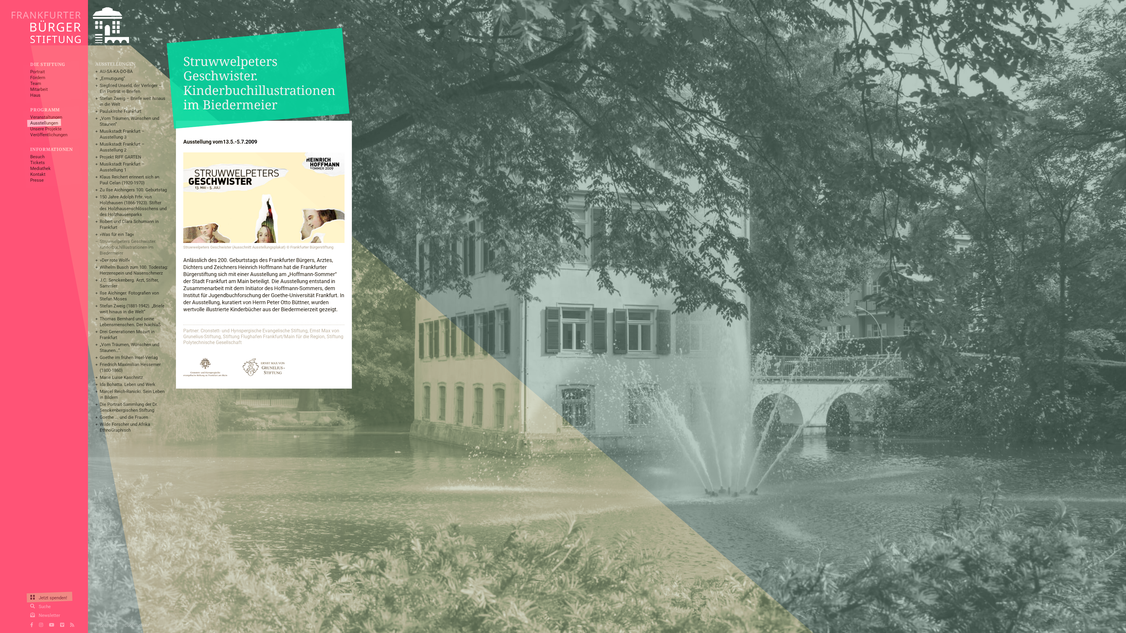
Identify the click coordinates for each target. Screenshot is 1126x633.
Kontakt (37, 174)
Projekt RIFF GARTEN (120, 157)
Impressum (106, 625)
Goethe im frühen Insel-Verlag (129, 357)
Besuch (37, 156)
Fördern (37, 77)
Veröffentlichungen (48, 134)
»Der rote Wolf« (115, 260)
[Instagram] (41, 624)
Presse (37, 180)
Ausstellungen (44, 123)
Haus (35, 95)
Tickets (37, 162)
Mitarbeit (39, 89)
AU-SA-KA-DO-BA (116, 71)
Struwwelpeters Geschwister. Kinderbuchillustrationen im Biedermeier (128, 247)
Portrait (37, 71)
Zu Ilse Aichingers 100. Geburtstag (133, 190)
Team (35, 83)
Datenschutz (137, 625)
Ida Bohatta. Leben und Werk (127, 384)
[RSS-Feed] (72, 624)
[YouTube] (51, 624)
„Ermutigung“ (112, 78)
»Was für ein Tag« (117, 234)
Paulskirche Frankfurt (120, 111)
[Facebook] (31, 624)
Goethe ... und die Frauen (124, 417)
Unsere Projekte (46, 129)
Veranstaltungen (46, 117)
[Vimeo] (62, 624)
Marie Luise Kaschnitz (121, 377)
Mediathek (40, 168)
